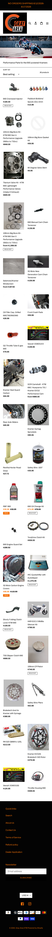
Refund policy (12, 845)
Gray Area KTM (21, 928)
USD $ (25, 895)
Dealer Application (14, 852)
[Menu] (47, 23)
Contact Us (11, 830)
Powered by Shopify (35, 928)
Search (9, 815)
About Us (10, 823)
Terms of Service (13, 837)
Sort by (6, 70)
